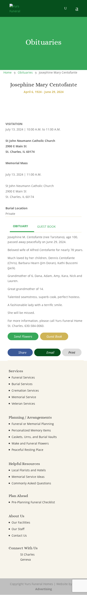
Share (22, 352)
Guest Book (54, 336)
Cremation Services (25, 390)
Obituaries (25, 72)
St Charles (27, 554)
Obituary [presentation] (20, 226)
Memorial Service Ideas (28, 477)
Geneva (25, 559)
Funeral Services (23, 377)
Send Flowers (23, 336)
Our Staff (18, 529)
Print (71, 352)
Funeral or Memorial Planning (33, 424)
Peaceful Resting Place (27, 450)
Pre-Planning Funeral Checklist (33, 502)
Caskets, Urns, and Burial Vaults (34, 437)
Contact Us (19, 535)
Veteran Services (23, 404)
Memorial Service (24, 397)
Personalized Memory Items (31, 430)
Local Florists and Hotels (29, 470)
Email (50, 352)
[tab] (22, 226)
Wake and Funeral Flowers (30, 443)
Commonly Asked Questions (31, 483)
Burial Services (22, 384)
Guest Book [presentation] (46, 226)
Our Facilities (21, 522)
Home (7, 72)
